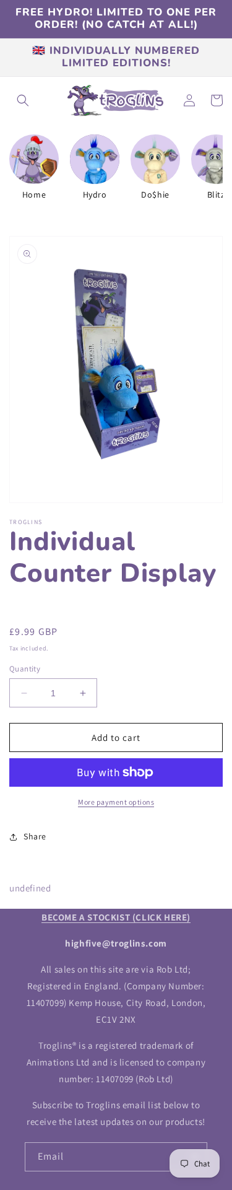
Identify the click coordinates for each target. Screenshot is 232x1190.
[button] (23, 100)
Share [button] (35, 836)
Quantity (24, 668)
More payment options (116, 802)
